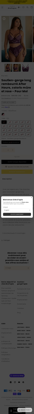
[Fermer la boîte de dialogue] (31, 198)
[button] (17, 210)
